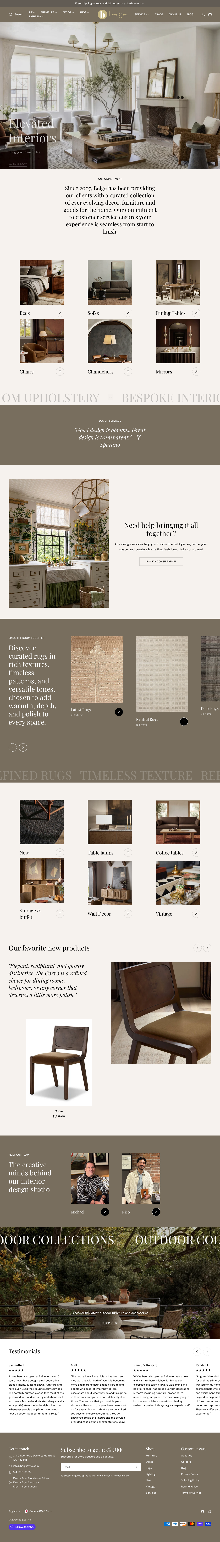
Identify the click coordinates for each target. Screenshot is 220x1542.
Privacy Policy (189, 1474)
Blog (183, 1468)
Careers (186, 1462)
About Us (186, 1455)
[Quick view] (86, 1026)
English (13, 1511)
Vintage (150, 1486)
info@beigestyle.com (26, 1466)
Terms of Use (103, 1475)
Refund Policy (189, 1486)
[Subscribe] (136, 1467)
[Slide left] (13, 747)
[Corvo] (58, 1062)
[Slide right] (23, 747)
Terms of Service (191, 1493)
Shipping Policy (190, 1480)
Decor (149, 1462)
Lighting (151, 1474)
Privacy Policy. (121, 1475)
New (148, 1480)
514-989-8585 (22, 1472)
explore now (18, 160)
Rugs (149, 1468)
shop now (110, 1323)
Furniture (151, 1455)
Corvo (59, 1111)
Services (151, 1493)
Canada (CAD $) (39, 1511)
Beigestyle (24, 1519)
